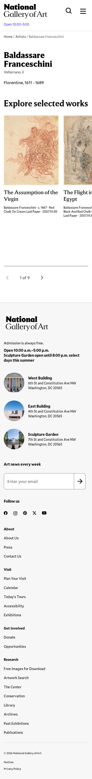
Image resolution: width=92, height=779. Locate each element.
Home (8, 36)
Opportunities (15, 646)
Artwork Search (16, 677)
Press (8, 547)
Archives (11, 714)
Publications (13, 732)
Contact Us (12, 556)
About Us (11, 538)
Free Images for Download (24, 668)
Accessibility (14, 605)
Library (9, 705)
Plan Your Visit (15, 578)
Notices (9, 762)
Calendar (11, 587)
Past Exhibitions (16, 723)
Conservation (14, 695)
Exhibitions (12, 614)
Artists (20, 36)
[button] (7, 277)
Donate (9, 637)
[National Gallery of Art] (46, 322)
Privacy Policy (12, 768)
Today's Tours (15, 596)
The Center (12, 686)
